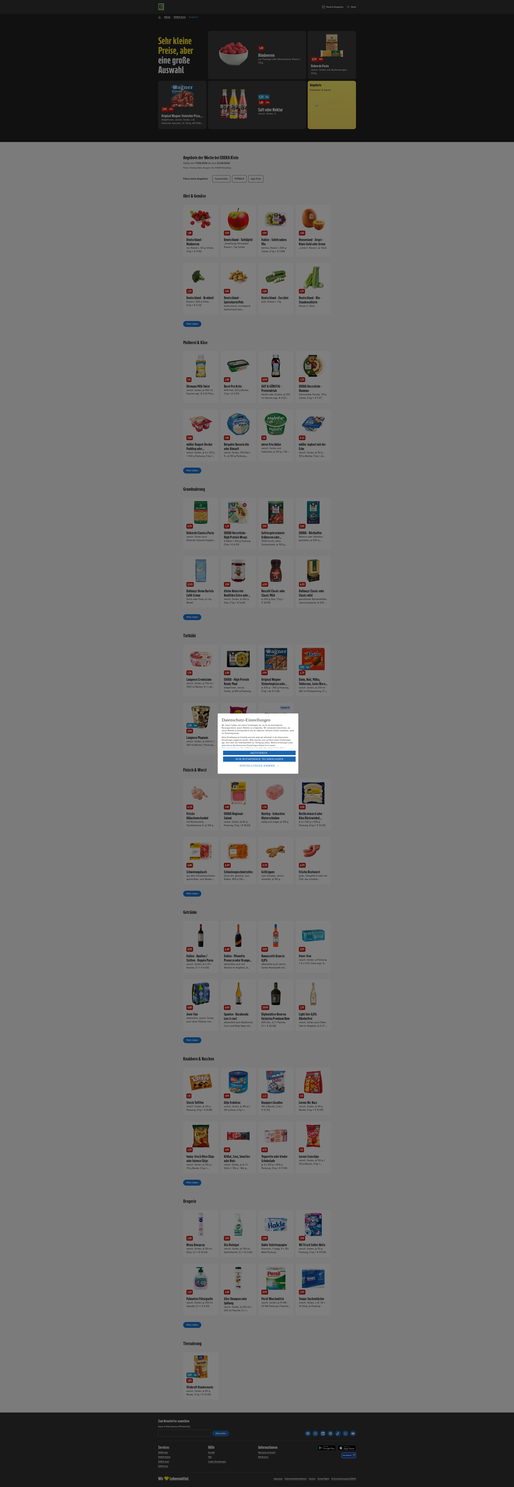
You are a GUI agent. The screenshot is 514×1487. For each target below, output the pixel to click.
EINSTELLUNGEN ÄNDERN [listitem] (257, 765)
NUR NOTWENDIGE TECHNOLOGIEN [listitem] (259, 759)
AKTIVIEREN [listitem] (258, 752)
